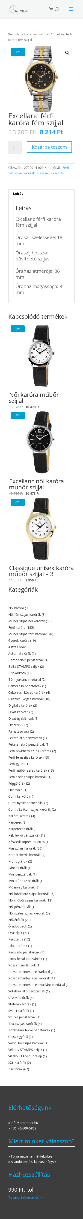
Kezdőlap (14, 34)
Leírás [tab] (18, 193)
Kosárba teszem (49, 147)
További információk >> (26, 1197)
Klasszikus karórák (37, 34)
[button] (67, 53)
